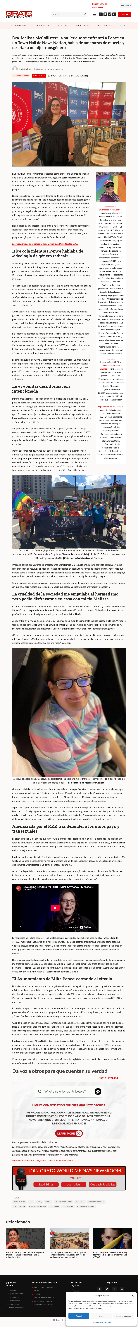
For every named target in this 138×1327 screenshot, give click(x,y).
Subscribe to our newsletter (100, 5)
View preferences (123, 1316)
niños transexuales (96, 1202)
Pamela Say (25, 68)
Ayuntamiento (19, 1202)
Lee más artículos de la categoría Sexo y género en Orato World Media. (45, 243)
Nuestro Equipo (13, 1304)
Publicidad (38, 1294)
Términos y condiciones (77, 1291)
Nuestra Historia (14, 1301)
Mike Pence (80, 1202)
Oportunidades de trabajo (43, 1305)
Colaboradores (13, 1297)
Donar (124, 14)
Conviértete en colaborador (44, 1298)
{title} (110, 1322)
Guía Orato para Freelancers (44, 1287)
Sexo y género (39, 75)
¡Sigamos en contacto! (16, 1308)
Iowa (31, 1202)
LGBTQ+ (48, 1202)
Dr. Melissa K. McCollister (110, 209)
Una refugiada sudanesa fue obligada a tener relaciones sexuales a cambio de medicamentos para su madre (68, 1254)
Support (123, 26)
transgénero (68, 1206)
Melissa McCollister (63, 1202)
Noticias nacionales (37, 1206)
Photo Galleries (84, 26)
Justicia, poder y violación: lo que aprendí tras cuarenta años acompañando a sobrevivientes (25, 1254)
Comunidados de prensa (43, 1301)
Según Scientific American (109, 406)
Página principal (19, 26)
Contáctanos (12, 1290)
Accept (79, 1316)
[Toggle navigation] (94, 14)
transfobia (54, 1206)
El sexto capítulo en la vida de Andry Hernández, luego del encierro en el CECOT (110, 1254)
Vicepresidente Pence (85, 1206)
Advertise (37, 1291)
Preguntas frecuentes (16, 1294)
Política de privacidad (99, 1322)
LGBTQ (39, 1202)
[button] (132, 1295)
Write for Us (104, 26)
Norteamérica (19, 1206)
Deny (101, 1316)
